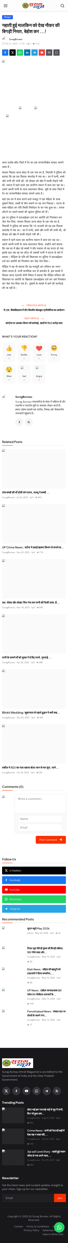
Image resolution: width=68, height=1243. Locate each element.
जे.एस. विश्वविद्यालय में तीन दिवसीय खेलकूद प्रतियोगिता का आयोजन (34, 309)
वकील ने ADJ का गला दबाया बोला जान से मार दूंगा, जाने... (30, 767)
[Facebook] (19, 422)
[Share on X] (12, 52)
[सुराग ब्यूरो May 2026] (13, 934)
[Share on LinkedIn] (27, 52)
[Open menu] (5, 6)
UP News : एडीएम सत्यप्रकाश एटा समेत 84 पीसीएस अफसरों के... (44, 992)
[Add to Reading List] (56, 52)
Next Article (32, 318)
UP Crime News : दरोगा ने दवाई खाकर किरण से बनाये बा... (33, 547)
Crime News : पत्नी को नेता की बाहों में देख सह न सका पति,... (46, 1132)
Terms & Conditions (37, 1226)
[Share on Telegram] (34, 52)
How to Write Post (53, 1234)
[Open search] (62, 6)
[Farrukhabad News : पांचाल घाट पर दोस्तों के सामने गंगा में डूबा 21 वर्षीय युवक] (13, 1017)
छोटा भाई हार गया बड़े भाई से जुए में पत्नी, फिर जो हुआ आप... (45, 1111)
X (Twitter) (15, 870)
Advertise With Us (53, 1230)
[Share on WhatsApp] (20, 52)
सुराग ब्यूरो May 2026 (38, 928)
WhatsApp (15, 899)
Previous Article (36, 305)
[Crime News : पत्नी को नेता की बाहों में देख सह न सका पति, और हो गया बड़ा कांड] (13, 1136)
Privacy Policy (31, 1230)
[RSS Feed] (29, 422)
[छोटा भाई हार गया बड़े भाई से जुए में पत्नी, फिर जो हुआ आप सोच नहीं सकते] (13, 1115)
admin (30, 933)
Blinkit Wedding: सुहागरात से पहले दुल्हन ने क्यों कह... (31, 712)
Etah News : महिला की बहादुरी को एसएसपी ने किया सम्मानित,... (44, 971)
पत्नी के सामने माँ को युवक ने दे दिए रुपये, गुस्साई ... (27, 657)
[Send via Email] (42, 52)
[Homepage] (34, 6)
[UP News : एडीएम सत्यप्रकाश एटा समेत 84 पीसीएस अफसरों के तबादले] (13, 996)
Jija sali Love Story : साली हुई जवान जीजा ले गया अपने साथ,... (46, 1153)
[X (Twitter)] (6, 1091)
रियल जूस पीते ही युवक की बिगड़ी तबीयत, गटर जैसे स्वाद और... (45, 950)
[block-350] (26, 108)
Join (60, 1198)
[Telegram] (47, 1091)
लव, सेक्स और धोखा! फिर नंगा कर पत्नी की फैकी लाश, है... (31, 602)
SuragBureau (23, 396)
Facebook (14, 880)
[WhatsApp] (36, 1091)
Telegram (14, 908)
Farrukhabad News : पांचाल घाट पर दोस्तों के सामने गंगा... (46, 1013)
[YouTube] (26, 1091)
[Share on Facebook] (5, 52)
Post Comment (48, 839)
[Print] (49, 52)
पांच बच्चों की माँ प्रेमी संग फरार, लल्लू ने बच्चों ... (26, 492)
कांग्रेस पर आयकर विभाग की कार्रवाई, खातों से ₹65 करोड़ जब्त (34, 323)
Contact (18, 1226)
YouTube (14, 889)
